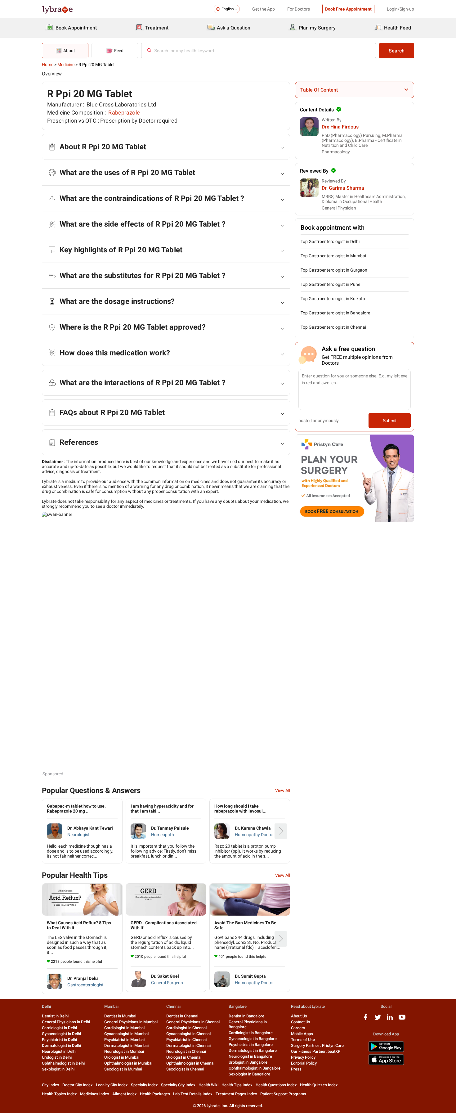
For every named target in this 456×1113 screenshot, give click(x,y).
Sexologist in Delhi (58, 1069)
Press (296, 1069)
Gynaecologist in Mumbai (126, 1033)
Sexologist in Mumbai (123, 1069)
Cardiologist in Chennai (186, 1027)
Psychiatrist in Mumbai (124, 1039)
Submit (389, 420)
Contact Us (300, 1022)
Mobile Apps (302, 1033)
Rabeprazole (124, 112)
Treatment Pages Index (236, 1094)
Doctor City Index (77, 1085)
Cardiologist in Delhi (59, 1027)
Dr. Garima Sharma (343, 188)
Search (397, 51)
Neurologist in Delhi (59, 1051)
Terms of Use (303, 1039)
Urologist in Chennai (183, 1057)
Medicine (65, 64)
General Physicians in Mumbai (131, 1022)
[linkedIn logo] (390, 1019)
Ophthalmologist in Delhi (63, 1063)
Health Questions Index (276, 1085)
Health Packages (155, 1094)
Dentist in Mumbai (120, 1016)
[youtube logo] (402, 1019)
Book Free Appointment (348, 9)
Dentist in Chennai (182, 1016)
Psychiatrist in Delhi (59, 1039)
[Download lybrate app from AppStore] (386, 1063)
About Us (299, 1016)
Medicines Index (94, 1094)
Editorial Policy (304, 1063)
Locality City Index (112, 1085)
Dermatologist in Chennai (188, 1045)
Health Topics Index (59, 1094)
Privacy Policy (303, 1057)
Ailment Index (124, 1094)
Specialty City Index (178, 1085)
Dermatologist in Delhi (61, 1045)
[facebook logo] (365, 1019)
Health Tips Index (237, 1085)
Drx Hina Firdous (340, 127)
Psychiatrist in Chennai (186, 1039)
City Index (50, 1085)
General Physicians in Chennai (193, 1022)
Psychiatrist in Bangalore (251, 1044)
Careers (298, 1027)
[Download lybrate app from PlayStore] (386, 1050)
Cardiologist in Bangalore (251, 1032)
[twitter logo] (378, 1019)
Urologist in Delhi (57, 1057)
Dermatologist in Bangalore (253, 1050)
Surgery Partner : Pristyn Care (317, 1045)
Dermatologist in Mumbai (126, 1045)
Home (47, 64)
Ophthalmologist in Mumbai (128, 1063)
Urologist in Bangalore (248, 1062)
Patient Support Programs (283, 1094)
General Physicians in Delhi (66, 1022)
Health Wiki (208, 1085)
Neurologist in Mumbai (124, 1051)
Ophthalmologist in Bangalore (254, 1068)
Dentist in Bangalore (246, 1016)
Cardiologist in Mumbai (124, 1027)
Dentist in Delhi (55, 1016)
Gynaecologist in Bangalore (253, 1038)
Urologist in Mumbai (121, 1057)
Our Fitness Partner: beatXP (315, 1051)
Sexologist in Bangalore (249, 1074)
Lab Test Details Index (192, 1094)
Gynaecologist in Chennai (188, 1033)
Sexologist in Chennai (185, 1069)
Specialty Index (144, 1085)
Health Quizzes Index (319, 1085)
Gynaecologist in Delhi (61, 1033)
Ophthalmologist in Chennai (190, 1063)
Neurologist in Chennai (186, 1051)
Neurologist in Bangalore (250, 1056)
